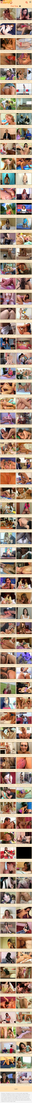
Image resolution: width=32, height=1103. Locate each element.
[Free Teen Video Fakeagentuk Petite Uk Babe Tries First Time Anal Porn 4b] (8, 928)
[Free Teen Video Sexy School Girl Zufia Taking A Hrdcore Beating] (8, 838)
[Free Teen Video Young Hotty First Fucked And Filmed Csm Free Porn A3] (24, 224)
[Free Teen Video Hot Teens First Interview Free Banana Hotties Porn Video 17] (24, 418)
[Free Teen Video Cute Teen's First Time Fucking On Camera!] (8, 388)
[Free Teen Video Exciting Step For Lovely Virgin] (8, 59)
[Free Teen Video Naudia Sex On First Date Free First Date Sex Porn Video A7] (24, 928)
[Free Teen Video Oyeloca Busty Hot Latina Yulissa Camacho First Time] (8, 74)
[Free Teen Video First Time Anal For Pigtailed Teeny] (24, 493)
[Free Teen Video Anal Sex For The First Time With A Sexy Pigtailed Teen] (8, 284)
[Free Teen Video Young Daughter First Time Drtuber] (8, 628)
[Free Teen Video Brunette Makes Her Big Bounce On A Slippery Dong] (24, 868)
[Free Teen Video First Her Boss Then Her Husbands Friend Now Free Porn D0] (24, 538)
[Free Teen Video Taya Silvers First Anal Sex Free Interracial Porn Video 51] (8, 1077)
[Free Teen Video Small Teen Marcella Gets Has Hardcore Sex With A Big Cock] (24, 598)
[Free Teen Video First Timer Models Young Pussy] (24, 329)
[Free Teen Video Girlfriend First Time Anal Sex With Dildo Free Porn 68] (8, 883)
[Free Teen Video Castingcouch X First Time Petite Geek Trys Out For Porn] (24, 14)
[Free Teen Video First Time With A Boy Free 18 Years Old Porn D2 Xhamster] (8, 793)
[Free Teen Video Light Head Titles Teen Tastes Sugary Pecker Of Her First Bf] (8, 89)
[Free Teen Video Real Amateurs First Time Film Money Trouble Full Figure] (8, 868)
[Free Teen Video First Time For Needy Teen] (8, 433)
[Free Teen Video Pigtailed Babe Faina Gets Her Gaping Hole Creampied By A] (24, 1017)
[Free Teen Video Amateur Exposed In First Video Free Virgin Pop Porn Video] (24, 718)
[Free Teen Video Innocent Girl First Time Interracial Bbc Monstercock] (8, 898)
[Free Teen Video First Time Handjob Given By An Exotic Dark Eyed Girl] (8, 359)
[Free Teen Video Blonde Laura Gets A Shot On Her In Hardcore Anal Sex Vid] (24, 1002)
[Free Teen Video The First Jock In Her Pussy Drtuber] (24, 958)
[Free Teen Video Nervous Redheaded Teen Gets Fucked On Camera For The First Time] (24, 194)
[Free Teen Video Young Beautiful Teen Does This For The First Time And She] (24, 388)
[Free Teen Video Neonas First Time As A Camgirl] (24, 1062)
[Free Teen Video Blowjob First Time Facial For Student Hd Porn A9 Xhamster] (8, 958)
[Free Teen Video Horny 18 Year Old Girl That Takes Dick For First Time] (24, 823)
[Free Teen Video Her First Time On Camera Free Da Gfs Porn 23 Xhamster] (8, 224)
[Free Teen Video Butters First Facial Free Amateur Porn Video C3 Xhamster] (24, 943)
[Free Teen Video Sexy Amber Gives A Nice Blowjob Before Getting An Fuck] (24, 1047)
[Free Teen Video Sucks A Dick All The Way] (8, 164)
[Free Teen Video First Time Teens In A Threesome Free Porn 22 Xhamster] (8, 658)
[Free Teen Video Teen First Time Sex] (8, 973)
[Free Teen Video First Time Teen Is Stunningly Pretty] (8, 1017)
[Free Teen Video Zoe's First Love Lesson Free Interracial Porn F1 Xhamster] (24, 119)
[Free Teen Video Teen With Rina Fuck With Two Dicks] (24, 703)
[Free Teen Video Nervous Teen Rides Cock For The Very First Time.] (24, 433)
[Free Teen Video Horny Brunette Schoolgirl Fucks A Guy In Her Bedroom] (8, 508)
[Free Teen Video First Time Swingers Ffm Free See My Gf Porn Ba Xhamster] (24, 658)
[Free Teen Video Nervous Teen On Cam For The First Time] (24, 793)
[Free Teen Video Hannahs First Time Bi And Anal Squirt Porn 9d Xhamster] (8, 673)
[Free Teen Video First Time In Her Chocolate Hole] (24, 359)
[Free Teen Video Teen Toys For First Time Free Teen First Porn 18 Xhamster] (8, 733)
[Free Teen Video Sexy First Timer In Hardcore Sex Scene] (8, 1032)
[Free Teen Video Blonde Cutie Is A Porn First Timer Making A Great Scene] (8, 374)
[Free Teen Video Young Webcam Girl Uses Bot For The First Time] (8, 299)
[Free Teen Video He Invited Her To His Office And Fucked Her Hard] (8, 149)
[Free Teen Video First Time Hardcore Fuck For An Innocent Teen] (24, 29)
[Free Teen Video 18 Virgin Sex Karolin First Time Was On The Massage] (24, 104)
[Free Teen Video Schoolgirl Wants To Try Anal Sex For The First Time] (24, 898)
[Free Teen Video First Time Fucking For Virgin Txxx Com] (24, 74)
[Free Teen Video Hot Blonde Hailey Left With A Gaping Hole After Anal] (8, 643)
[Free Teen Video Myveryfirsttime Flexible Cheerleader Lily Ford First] (24, 89)
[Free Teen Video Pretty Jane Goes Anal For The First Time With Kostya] (8, 194)
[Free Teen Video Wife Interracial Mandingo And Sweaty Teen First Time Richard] (8, 329)
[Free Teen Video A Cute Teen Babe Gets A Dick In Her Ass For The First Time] (8, 1047)
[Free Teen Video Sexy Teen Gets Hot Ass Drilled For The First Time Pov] (24, 673)
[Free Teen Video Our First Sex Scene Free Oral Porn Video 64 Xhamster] (8, 943)
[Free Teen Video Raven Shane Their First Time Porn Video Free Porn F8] (24, 523)
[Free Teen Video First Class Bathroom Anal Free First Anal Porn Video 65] (8, 314)
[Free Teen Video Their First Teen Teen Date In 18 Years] (8, 988)
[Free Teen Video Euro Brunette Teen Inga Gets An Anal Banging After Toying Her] (24, 403)
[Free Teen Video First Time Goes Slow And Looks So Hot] (8, 44)
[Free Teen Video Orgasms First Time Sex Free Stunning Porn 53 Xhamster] (24, 1032)
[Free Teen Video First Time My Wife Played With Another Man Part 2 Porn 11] (8, 613)
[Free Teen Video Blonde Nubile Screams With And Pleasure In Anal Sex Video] (8, 403)
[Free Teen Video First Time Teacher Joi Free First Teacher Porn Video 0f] (24, 613)
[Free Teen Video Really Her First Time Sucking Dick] (24, 209)
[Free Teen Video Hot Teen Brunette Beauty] (24, 164)
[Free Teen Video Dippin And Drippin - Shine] (8, 119)
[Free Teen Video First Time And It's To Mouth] (8, 269)
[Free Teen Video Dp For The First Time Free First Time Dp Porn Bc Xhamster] (24, 508)
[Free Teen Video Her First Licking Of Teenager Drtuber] (8, 448)
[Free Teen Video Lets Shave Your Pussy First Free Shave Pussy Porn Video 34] (8, 478)
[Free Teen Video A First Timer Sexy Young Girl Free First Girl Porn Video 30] (8, 778)
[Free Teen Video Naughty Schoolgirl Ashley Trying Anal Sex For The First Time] (24, 254)
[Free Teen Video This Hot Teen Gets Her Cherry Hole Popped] (8, 748)
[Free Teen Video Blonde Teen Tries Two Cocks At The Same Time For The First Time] (24, 988)
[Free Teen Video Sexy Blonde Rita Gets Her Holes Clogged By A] (8, 493)
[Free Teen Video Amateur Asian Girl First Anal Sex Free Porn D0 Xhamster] (24, 284)
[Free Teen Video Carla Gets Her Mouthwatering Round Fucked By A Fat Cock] (24, 269)
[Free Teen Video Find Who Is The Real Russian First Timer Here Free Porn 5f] (8, 463)
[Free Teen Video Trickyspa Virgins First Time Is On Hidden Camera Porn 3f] (24, 568)
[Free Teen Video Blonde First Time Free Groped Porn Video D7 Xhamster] (8, 688)
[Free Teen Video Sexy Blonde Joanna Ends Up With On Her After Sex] (24, 448)
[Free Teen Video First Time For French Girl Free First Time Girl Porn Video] (8, 134)
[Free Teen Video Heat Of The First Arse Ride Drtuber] (24, 763)
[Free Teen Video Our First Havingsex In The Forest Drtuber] (8, 104)
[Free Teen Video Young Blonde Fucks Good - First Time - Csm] (8, 1002)
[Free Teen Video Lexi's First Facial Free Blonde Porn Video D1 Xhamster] (8, 913)
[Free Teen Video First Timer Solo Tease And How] (8, 853)
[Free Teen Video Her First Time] (24, 688)
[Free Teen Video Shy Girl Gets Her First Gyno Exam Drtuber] (24, 149)
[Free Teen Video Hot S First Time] (8, 823)
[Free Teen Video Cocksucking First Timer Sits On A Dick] (24, 733)
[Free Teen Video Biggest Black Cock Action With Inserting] (8, 209)
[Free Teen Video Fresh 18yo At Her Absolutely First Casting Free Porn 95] (24, 778)
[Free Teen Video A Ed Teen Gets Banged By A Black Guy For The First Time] (24, 463)
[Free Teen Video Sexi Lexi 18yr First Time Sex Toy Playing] (8, 763)
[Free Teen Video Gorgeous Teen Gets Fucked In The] (24, 374)
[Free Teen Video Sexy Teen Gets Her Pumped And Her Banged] (8, 808)
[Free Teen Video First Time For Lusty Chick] (8, 718)
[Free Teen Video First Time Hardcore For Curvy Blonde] (24, 478)
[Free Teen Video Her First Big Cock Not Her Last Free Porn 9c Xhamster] (24, 853)
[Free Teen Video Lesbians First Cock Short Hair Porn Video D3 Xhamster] (8, 239)
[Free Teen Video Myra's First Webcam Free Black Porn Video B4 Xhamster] (8, 703)
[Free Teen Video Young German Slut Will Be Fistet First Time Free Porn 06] (24, 59)
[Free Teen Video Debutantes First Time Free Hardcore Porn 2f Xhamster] (24, 913)
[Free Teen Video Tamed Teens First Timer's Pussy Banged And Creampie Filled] (8, 1062)
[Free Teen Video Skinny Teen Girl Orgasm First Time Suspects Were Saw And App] (8, 344)
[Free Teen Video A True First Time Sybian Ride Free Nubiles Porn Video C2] (8, 254)
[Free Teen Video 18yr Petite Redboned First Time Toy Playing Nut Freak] (24, 628)
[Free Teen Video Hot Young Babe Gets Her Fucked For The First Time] (24, 239)
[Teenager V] (16, 2)
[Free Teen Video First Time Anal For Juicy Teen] (24, 748)
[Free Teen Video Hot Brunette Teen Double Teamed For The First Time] (24, 808)
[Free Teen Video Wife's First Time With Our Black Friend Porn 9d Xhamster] (8, 568)
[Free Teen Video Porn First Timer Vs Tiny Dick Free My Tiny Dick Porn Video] (24, 179)
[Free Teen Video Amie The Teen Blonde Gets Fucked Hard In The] (24, 643)
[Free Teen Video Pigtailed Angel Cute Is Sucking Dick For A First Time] (8, 583)
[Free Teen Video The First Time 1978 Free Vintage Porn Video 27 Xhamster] (24, 553)
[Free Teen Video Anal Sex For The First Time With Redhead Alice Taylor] (8, 418)
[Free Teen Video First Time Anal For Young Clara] (24, 299)
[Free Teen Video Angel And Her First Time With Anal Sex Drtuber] (8, 14)
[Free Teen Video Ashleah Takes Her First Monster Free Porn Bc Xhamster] (24, 838)
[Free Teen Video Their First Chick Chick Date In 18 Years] (24, 583)
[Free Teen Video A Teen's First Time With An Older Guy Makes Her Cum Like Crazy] (24, 134)
